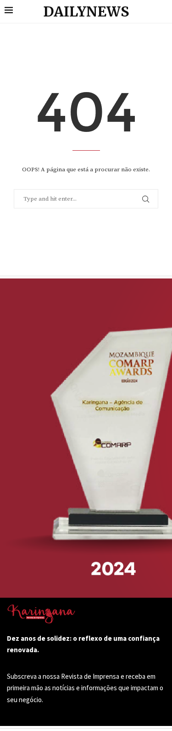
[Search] (162, 11)
